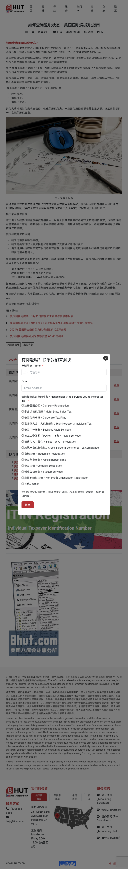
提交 (27, 504)
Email (25, 381)
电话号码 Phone (31, 365)
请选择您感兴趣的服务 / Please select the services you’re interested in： (63, 398)
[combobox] (25, 372)
